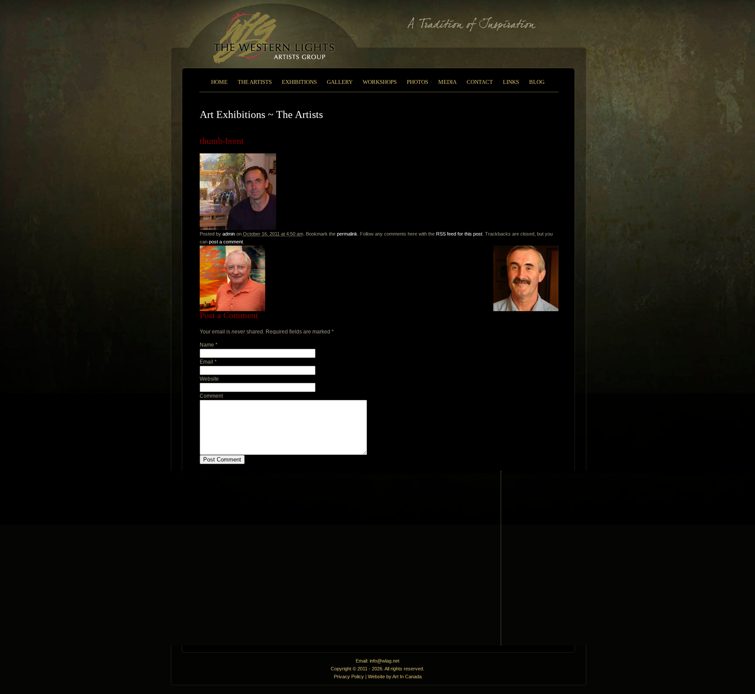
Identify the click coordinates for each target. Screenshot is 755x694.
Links (511, 82)
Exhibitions (299, 82)
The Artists (255, 82)
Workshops (380, 82)
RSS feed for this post (459, 233)
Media (447, 82)
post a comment (226, 241)
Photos (417, 82)
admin (228, 233)
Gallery (340, 82)
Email (206, 362)
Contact (480, 82)
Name (207, 345)
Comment (211, 396)
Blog (536, 82)
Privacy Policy (349, 676)
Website (209, 379)
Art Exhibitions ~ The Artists (261, 114)
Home (219, 82)
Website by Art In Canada (395, 676)
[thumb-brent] (238, 228)
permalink (347, 233)
